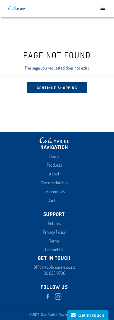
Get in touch (90, 315)
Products (54, 165)
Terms (54, 241)
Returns (54, 223)
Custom (47, 182)
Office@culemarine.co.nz (54, 267)
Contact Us (54, 249)
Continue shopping (57, 88)
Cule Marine (49, 314)
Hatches (61, 182)
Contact (54, 200)
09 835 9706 (54, 273)
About (54, 174)
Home (54, 156)
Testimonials (54, 191)
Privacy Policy (54, 232)
